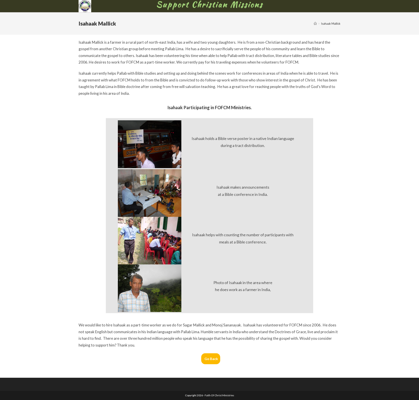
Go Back (211, 359)
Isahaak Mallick (330, 23)
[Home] (315, 23)
